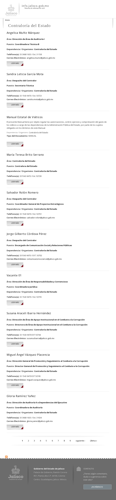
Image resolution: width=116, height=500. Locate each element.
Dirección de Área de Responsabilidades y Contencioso (40, 281)
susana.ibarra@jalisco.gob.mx (40, 338)
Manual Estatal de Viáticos (25, 117)
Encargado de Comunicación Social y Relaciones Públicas (43, 245)
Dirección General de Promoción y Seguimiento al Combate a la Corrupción (50, 361)
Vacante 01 (14, 275)
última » (93, 440)
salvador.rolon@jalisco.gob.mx (41, 217)
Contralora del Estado (26, 166)
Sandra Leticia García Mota (25, 74)
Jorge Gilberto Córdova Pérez (27, 234)
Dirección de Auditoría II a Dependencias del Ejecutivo (39, 402)
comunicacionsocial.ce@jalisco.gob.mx (44, 259)
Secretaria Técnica (24, 85)
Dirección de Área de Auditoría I (28, 39)
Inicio (7, 20)
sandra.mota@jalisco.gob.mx (40, 99)
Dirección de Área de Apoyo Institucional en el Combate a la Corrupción (48, 319)
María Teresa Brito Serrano (25, 154)
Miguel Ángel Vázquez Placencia (28, 354)
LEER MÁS (15, 144)
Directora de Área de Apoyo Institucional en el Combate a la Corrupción (51, 324)
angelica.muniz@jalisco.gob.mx (41, 57)
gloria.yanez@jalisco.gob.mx (40, 421)
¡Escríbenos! (97, 487)
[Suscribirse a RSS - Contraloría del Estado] (6, 456)
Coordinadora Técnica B (27, 44)
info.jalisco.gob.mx (35, 6)
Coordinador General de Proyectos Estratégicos (39, 204)
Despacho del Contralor (24, 80)
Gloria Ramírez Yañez (21, 396)
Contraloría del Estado (45, 49)
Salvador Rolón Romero (22, 192)
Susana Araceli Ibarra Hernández (29, 313)
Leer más (17, 63)
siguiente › (80, 440)
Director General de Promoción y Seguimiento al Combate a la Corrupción (52, 366)
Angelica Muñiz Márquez (23, 33)
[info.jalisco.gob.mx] (11, 14)
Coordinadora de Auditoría (28, 407)
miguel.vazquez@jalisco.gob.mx (41, 379)
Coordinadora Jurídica (26, 286)
